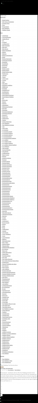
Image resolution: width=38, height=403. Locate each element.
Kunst (3, 227)
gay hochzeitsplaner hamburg (9, 138)
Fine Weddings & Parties (8, 125)
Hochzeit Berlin (6, 163)
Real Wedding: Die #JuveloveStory (6, 368)
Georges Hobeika (6, 149)
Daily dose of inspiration (8, 21)
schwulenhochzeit (6, 292)
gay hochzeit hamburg (7, 133)
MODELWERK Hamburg (8, 247)
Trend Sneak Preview (7, 317)
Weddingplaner (5, 343)
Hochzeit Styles (6, 168)
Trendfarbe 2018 (6, 318)
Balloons (4, 53)
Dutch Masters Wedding (8, 97)
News (3, 25)
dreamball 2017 (6, 90)
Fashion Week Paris (6, 121)
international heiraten (7, 214)
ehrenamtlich (5, 105)
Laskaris (4, 231)
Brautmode (4, 65)
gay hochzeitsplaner (7, 136)
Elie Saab (4, 108)
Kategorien (2, 17)
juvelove (4, 219)
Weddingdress (5, 341)
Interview (4, 216)
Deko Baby (5, 83)
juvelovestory (5, 221)
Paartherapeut (5, 262)
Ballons (4, 52)
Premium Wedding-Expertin (8, 274)
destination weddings (7, 85)
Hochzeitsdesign (6, 179)
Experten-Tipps (5, 23)
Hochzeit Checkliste (7, 164)
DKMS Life (5, 87)
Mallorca (4, 239)
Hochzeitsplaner (6, 194)
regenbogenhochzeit (7, 285)
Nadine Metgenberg (7, 252)
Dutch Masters (5, 93)
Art (3, 40)
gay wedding (5, 140)
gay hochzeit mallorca (7, 135)
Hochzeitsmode (6, 193)
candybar (4, 75)
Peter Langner (5, 267)
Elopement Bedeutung (7, 111)
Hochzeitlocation (6, 173)
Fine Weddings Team (7, 360)
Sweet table (5, 300)
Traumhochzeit (5, 313)
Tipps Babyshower (6, 307)
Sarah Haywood (6, 290)
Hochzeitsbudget (6, 176)
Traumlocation (5, 315)
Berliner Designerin (6, 58)
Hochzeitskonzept (6, 188)
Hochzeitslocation (6, 189)
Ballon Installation (6, 50)
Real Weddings (5, 28)
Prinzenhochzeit (6, 279)
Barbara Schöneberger (7, 55)
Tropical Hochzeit (6, 322)
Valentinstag (5, 327)
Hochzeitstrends (6, 206)
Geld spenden (5, 148)
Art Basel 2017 (5, 44)
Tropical (4, 320)
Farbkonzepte (5, 118)
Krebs (3, 226)
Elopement (4, 110)
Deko (3, 82)
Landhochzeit (5, 229)
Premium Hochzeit (6, 270)
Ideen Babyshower (6, 212)
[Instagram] (0, 398)
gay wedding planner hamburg (9, 145)
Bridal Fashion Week (7, 72)
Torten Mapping (6, 310)
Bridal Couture (5, 68)
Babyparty (4, 47)
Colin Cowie (5, 78)
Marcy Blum (5, 242)
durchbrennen (5, 92)
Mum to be (4, 250)
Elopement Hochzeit (7, 113)
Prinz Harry (5, 277)
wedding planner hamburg (8, 337)
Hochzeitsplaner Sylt (7, 201)
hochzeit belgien (6, 161)
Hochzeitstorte (5, 204)
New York (4, 257)
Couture (4, 80)
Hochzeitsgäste (5, 184)
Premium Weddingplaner (8, 275)
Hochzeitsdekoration (7, 178)
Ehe (3, 98)
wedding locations (6, 332)
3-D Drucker (5, 35)
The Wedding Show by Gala (8, 303)
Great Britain (5, 151)
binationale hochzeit (7, 60)
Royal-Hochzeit (6, 287)
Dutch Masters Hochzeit (8, 95)
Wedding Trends (6, 30)
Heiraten (4, 156)
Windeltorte (5, 350)
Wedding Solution (6, 338)
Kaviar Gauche (5, 222)
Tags (1, 32)
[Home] (2, 3)
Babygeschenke (6, 45)
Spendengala (5, 298)
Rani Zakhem (5, 282)
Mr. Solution (5, 249)
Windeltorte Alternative (7, 351)
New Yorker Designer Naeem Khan (10, 260)
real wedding (5, 284)
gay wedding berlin (6, 141)
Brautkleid (4, 62)
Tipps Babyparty (6, 305)
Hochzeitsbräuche (6, 174)
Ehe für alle (5, 100)
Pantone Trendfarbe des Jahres (9, 264)
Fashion (4, 120)
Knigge (4, 224)
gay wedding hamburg (7, 143)
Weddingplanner (6, 346)
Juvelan (4, 217)
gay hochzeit (5, 130)
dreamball (4, 88)
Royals (4, 289)
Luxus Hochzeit (6, 237)
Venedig (4, 328)
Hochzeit (4, 159)
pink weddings (5, 269)
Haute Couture (5, 154)
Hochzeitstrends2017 (7, 207)
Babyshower (5, 49)
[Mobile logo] (1, 401)
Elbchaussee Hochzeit (7, 106)
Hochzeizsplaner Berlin (7, 209)
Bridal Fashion (5, 20)
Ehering (4, 101)
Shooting (4, 293)
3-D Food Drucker (6, 37)
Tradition (4, 312)
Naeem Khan (5, 254)
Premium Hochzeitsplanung (8, 272)
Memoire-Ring (5, 245)
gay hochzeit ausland (7, 131)
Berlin (3, 57)
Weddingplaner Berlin (7, 345)
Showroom (4, 295)
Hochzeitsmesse (6, 191)
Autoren (2, 356)
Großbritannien (5, 153)
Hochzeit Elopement (7, 166)
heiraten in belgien (6, 158)
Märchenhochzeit (6, 241)
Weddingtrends (5, 348)
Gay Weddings (5, 146)
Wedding (4, 330)
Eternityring (5, 116)
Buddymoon (5, 73)
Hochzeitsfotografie (6, 181)
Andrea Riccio (5, 39)
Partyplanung (5, 265)
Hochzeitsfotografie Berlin (8, 183)
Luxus (3, 236)
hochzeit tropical (6, 171)
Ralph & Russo (5, 280)
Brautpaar (4, 67)
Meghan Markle (6, 244)
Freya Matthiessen (6, 362)
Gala (3, 126)
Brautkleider (5, 63)
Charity (4, 77)
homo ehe (4, 211)
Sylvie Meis (5, 302)
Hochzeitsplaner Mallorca (8, 199)
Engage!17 (4, 115)
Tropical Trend (5, 323)
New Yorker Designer (7, 259)
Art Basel (4, 42)
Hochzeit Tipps (5, 169)
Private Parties (5, 26)
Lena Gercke (5, 232)
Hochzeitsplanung (6, 202)
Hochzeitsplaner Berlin (7, 196)
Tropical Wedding (6, 325)
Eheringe (4, 103)
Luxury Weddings (6, 234)
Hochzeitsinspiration (7, 186)
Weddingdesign (6, 340)
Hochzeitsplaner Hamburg (8, 197)
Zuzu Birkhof (5, 353)
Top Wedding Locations (7, 308)
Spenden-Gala (5, 297)
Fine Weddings (5, 123)
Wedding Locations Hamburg (9, 333)
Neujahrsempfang (6, 255)
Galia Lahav (5, 128)
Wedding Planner (6, 335)
